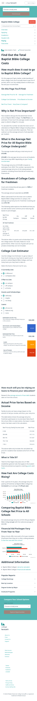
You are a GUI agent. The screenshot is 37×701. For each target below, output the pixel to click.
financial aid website (24, 569)
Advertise (7, 654)
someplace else (10, 276)
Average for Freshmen (26, 95)
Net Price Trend (6, 104)
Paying (3, 41)
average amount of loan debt (19, 395)
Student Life (5, 38)
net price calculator (23, 567)
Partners (7, 656)
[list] (18, 29)
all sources (8, 308)
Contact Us (7, 639)
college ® (11, 3)
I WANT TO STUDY (8, 603)
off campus (9, 286)
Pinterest (8, 667)
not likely (8, 301)
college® (5, 628)
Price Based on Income (25, 99)
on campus (9, 283)
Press (6, 637)
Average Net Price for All (9, 95)
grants (29, 466)
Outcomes (4, 43)
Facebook (8, 669)
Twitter (7, 665)
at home (8, 288)
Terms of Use (9, 680)
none (7, 313)
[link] (18, 29)
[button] (32, 22)
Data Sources (8, 650)
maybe (7, 298)
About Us (7, 635)
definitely (8, 296)
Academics (4, 35)
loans (3, 468)
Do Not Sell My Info (10, 687)
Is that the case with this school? (11, 540)
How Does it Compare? (20, 104)
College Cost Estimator (8, 99)
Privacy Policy (9, 683)
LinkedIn (8, 672)
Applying (4, 32)
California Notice (10, 685)
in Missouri (9, 273)
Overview (4, 30)
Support (7, 641)
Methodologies (9, 652)
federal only (9, 310)
